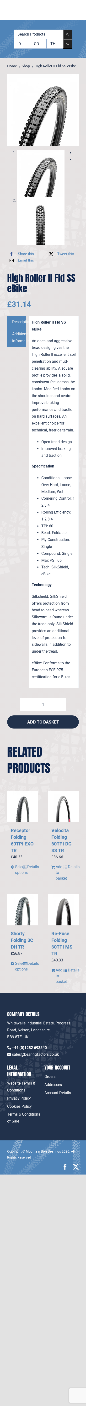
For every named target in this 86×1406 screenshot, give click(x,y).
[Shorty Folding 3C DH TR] (22, 909)
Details (31, 867)
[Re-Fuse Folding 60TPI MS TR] (63, 909)
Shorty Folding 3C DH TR (22, 940)
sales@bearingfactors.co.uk (35, 1054)
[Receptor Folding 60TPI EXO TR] (22, 806)
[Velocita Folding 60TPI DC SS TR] (63, 806)
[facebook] (65, 1167)
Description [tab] (19, 322)
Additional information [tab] (19, 337)
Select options (18, 870)
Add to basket (43, 721)
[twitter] (76, 1167)
